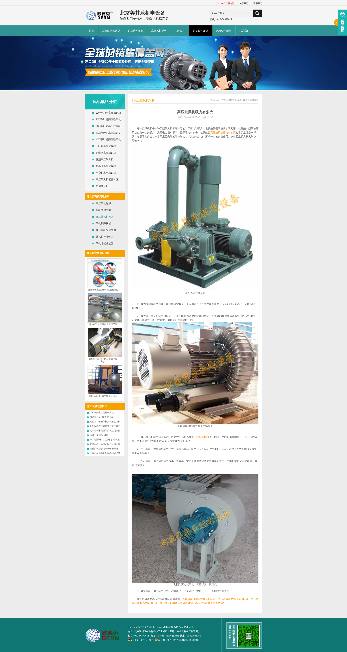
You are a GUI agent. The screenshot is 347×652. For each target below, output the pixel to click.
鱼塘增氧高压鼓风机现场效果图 (103, 289)
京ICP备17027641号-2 (141, 640)
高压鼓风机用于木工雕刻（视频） (103, 360)
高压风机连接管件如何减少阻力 (105, 426)
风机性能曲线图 (104, 243)
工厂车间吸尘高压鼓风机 (102, 412)
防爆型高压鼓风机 (106, 152)
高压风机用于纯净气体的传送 (104, 448)
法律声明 (194, 640)
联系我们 (257, 3)
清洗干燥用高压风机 (99, 435)
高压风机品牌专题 (106, 230)
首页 (91, 30)
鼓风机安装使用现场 (98, 253)
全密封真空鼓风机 (106, 172)
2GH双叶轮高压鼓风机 (108, 126)
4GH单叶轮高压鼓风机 (108, 132)
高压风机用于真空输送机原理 (103, 396)
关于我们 (243, 3)
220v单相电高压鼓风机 (108, 112)
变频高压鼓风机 (104, 159)
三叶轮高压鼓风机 (106, 146)
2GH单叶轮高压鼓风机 (108, 119)
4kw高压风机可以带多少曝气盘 (105, 439)
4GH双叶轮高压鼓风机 (108, 139)
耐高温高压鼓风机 (106, 166)
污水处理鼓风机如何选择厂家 (103, 324)
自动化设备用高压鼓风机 (102, 417)
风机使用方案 (103, 210)
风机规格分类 (105, 101)
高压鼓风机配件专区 (107, 179)
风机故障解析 (103, 223)
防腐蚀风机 (102, 186)
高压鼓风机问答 (104, 216)
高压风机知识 (103, 203)
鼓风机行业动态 (104, 236)
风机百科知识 (234, 100)
